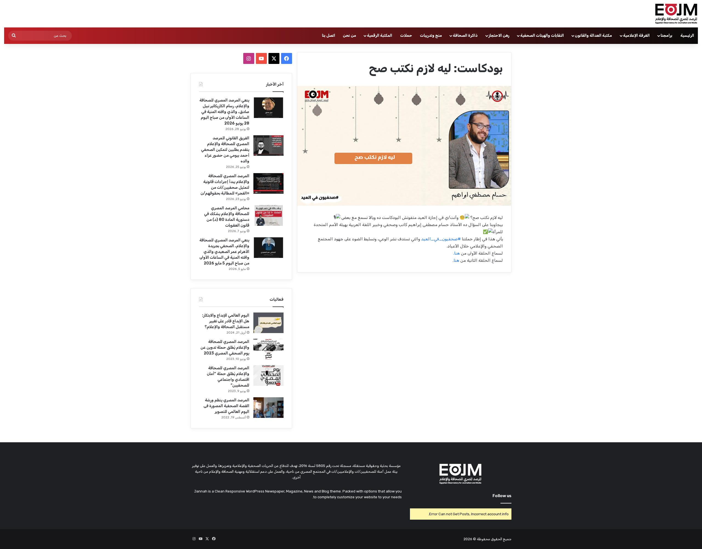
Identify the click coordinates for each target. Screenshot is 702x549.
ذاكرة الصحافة (465, 35)
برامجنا (666, 35)
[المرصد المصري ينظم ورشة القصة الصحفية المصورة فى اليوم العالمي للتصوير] (268, 407)
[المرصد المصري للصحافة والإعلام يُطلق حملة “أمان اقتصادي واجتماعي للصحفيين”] (268, 375)
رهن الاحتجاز (499, 35)
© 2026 (469, 539)
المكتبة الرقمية (379, 35)
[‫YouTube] (261, 58)
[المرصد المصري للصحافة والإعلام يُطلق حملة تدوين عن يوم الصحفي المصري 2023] (268, 349)
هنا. (457, 253)
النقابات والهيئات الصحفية (542, 35)
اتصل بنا (328, 35)
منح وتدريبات (431, 35)
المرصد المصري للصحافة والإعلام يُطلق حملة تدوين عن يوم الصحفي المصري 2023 (224, 347)
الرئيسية (687, 35)
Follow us (501, 495)
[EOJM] (676, 14)
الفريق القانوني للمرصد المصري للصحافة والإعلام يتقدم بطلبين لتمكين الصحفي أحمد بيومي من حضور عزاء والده (225, 150)
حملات (406, 35)
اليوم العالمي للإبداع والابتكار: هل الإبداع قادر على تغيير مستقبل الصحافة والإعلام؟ (225, 321)
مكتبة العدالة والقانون (593, 35)
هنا (457, 260)
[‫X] (273, 58)
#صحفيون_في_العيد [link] (441, 239)
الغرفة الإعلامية (636, 35)
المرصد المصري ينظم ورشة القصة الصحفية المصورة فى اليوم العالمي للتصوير (226, 406)
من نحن (349, 35)
